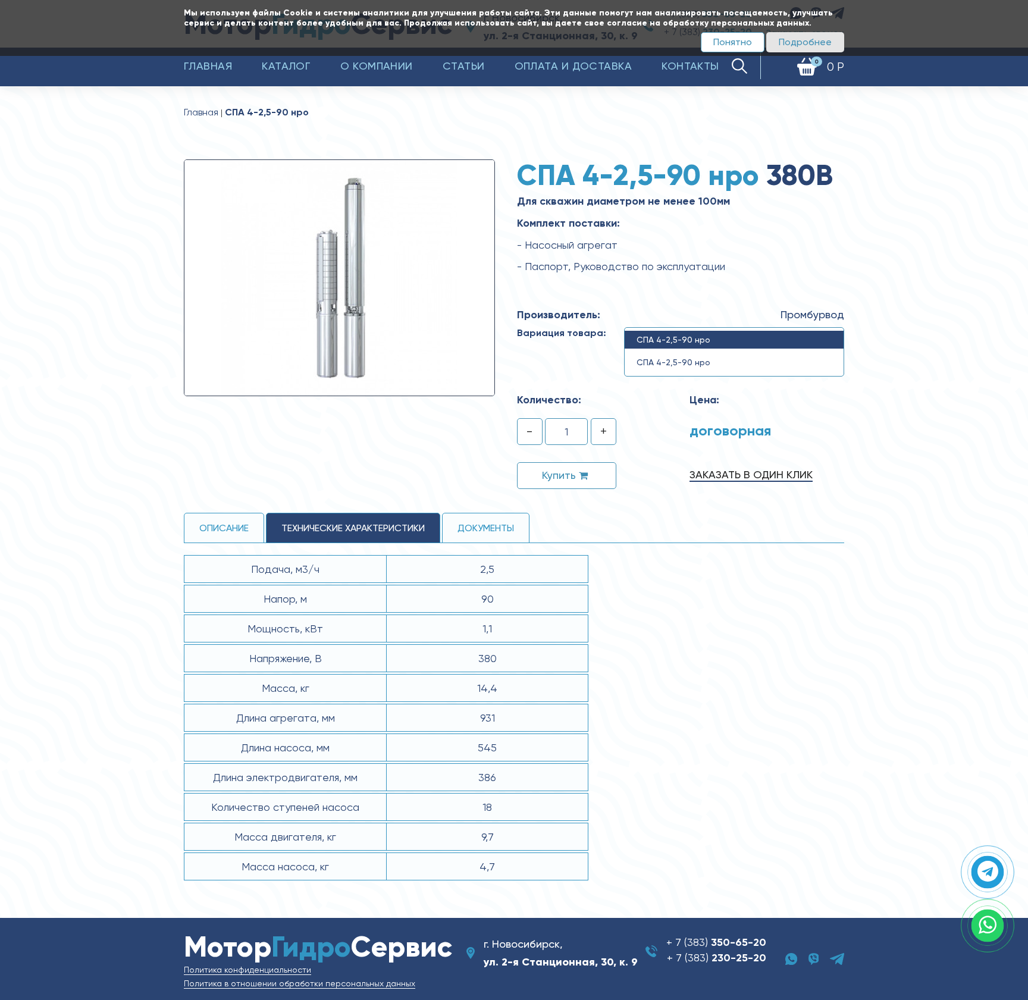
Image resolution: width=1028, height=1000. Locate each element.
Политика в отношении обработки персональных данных (299, 983)
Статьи (464, 65)
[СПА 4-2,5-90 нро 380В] (339, 277)
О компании (376, 65)
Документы (485, 528)
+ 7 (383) (716, 942)
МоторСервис (318, 946)
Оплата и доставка (573, 65)
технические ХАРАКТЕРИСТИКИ (353, 528)
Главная (208, 65)
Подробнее (805, 42)
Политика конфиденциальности (247, 969)
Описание (224, 528)
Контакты (690, 65)
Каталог (286, 65)
